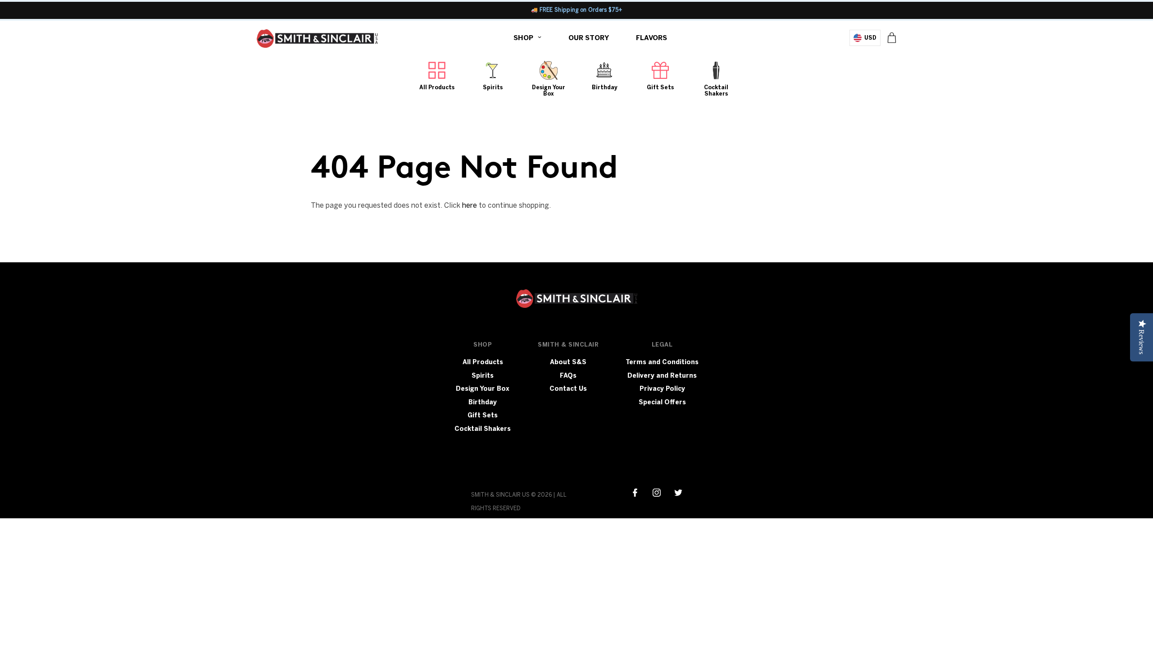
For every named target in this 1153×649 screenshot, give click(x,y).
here (469, 205)
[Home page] (317, 40)
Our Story (588, 38)
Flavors (651, 38)
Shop (523, 38)
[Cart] (891, 37)
